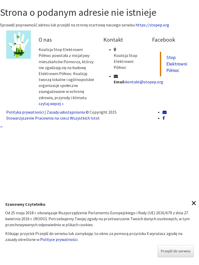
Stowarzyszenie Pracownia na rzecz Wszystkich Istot (53, 118)
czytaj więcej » (51, 103)
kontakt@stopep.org (144, 81)
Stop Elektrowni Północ (176, 64)
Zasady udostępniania (66, 112)
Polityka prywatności (25, 112)
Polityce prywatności (58, 239)
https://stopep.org (152, 24)
